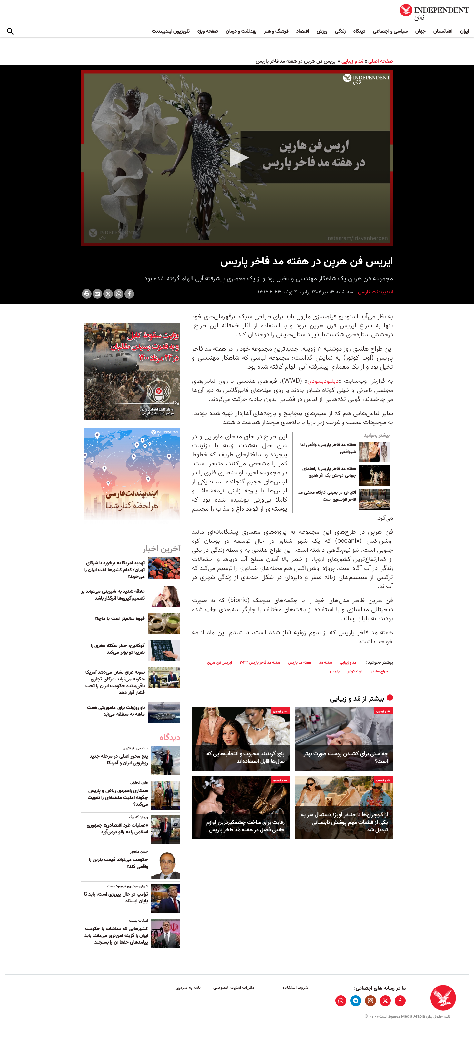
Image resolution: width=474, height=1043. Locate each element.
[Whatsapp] (118, 294)
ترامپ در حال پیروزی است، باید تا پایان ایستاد (116, 897)
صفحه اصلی (380, 61)
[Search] (10, 31)
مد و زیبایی (348, 663)
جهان (420, 31)
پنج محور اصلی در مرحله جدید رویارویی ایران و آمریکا (119, 759)
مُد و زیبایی (352, 61)
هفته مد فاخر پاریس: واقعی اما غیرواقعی (328, 449)
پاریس (335, 671)
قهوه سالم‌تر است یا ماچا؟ (120, 618)
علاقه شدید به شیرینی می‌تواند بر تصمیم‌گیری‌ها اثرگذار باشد (113, 595)
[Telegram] (355, 1000)
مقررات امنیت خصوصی (233, 987)
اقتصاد (302, 31)
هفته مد (325, 663)
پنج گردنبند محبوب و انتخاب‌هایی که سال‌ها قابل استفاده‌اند (245, 758)
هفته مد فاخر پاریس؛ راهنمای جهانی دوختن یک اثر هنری (329, 472)
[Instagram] (370, 1000)
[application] (237, 158)
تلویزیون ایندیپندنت (171, 31)
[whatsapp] (340, 1000)
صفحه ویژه (207, 31)
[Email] (97, 294)
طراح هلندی (379, 671)
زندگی (340, 31)
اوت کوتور (354, 671)
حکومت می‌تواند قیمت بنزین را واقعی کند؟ (118, 863)
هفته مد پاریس (299, 663)
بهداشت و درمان (241, 31)
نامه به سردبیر (188, 987)
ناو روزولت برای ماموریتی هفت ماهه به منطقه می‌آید (116, 711)
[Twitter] (108, 294)
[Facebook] (129, 294)
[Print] (87, 294)
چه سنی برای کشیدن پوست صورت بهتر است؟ (346, 758)
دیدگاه (359, 31)
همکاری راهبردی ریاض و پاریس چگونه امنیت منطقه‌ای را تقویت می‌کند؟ (118, 797)
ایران (464, 31)
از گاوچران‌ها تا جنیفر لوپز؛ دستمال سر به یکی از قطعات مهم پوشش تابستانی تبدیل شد (344, 822)
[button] (237, 158)
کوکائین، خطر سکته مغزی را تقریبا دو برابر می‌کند (118, 649)
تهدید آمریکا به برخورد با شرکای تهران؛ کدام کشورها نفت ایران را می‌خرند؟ (114, 570)
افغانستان (442, 31)
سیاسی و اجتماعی (390, 31)
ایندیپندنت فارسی (375, 292)
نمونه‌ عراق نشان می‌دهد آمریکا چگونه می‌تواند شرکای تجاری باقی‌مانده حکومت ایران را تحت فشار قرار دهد (115, 683)
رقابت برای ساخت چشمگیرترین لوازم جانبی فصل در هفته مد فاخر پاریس (245, 826)
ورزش (322, 31)
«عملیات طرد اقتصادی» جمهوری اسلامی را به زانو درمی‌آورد (117, 828)
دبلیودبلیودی (323, 381)
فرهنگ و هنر (276, 31)
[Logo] (366, 79)
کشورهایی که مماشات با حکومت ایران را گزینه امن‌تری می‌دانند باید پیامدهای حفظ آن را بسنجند (116, 935)
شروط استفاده (295, 987)
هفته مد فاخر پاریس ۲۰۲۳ (260, 663)
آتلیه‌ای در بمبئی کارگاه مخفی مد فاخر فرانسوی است (327, 496)
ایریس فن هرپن (219, 663)
